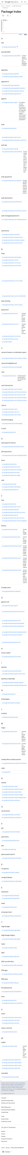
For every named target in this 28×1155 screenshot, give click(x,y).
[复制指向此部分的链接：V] (4, 1010)
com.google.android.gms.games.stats (11, 642)
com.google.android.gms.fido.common (11, 506)
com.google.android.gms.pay (9, 849)
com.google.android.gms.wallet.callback (11, 1062)
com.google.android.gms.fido (9, 504)
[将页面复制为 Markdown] (7, 15)
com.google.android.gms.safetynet (10, 895)
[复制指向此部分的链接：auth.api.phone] (13, 177)
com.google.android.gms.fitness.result (11, 558)
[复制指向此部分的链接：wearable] (9, 1073)
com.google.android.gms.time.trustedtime (12, 1003)
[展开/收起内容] (8, 20)
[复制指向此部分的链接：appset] (7, 99)
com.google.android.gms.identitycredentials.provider (15, 685)
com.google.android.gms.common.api (11, 262)
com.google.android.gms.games (10, 605)
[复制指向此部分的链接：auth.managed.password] (20, 216)
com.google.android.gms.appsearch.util (11, 93)
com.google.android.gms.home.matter (11, 656)
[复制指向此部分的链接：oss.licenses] (11, 811)
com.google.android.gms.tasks (9, 947)
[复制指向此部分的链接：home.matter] (12, 653)
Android (3, 1131)
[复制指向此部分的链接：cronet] (7, 429)
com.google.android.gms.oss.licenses (11, 814)
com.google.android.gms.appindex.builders (12, 76)
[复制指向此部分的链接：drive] (6, 460)
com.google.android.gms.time (9, 1000)
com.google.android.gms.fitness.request (12, 546)
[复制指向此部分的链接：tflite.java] (9, 979)
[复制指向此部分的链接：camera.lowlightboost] (18, 363)
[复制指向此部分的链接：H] (4, 649)
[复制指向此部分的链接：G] (4, 598)
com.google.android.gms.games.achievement (13, 611)
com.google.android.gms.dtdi (9, 484)
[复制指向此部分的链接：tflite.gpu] (9, 970)
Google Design (4, 1112)
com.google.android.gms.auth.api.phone (12, 180)
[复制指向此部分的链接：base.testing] (11, 301)
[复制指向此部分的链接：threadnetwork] (13, 988)
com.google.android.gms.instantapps (11, 702)
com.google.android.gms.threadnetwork (12, 991)
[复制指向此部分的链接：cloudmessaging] (14, 420)
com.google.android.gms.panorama (10, 840)
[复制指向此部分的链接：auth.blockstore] (14, 198)
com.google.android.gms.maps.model (11, 743)
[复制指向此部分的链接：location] (8, 713)
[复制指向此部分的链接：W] (4, 1038)
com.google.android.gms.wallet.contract (12, 1065)
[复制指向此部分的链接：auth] (6, 125)
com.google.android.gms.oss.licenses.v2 (12, 817)
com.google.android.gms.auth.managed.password (14, 219)
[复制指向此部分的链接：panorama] (10, 837)
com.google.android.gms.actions (10, 313)
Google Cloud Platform (6, 1138)
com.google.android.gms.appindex (10, 73)
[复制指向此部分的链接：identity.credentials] (16, 679)
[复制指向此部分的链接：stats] (6, 903)
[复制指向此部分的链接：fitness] (7, 526)
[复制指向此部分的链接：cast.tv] (7, 405)
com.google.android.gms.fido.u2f (10, 515)
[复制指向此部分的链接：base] (6, 254)
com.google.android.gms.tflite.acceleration (12, 965)
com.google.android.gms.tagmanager (11, 930)
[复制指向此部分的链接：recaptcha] (10, 869)
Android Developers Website (8, 1109)
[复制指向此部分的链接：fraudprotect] (12, 588)
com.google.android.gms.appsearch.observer (13, 91)
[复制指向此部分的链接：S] (3, 888)
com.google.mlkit (6, 772)
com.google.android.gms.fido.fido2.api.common (13, 512)
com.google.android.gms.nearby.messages (12, 794)
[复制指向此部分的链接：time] (6, 997)
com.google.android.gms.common (10, 260)
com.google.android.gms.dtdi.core (10, 489)
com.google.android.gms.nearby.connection (12, 789)
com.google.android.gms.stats (9, 907)
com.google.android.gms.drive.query (11, 472)
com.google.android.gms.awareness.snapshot (13, 240)
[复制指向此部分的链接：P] (3, 824)
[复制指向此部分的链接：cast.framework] (14, 386)
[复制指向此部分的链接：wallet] (7, 1042)
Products (8, 6)
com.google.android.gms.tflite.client (10, 956)
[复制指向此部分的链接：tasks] (6, 944)
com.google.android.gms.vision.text (10, 1023)
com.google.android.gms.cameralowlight (12, 367)
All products (4, 1141)
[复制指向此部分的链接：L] (3, 709)
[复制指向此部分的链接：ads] (5, 43)
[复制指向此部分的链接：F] (3, 496)
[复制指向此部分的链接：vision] (6, 1014)
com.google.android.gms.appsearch (10, 85)
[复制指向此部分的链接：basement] (10, 310)
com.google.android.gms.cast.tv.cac (10, 412)
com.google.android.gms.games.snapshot (12, 634)
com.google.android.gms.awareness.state (12, 243)
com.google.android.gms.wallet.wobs (11, 1068)
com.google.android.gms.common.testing (12, 304)
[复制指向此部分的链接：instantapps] (11, 699)
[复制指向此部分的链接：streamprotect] (13, 912)
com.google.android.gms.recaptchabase (12, 881)
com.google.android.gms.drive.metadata (12, 469)
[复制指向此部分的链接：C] (4, 348)
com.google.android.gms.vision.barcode (11, 1017)
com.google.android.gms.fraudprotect (11, 591)
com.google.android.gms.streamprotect (11, 916)
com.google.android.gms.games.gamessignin (13, 623)
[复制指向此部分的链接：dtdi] (5, 480)
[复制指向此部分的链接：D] (4, 439)
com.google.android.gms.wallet (9, 1046)
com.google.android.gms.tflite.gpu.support (12, 974)
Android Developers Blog (7, 1100)
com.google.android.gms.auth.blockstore (12, 201)
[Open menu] (2, 2)
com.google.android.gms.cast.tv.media (11, 414)
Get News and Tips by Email (8, 1103)
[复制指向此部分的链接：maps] (6, 728)
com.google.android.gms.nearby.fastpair (12, 792)
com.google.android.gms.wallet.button (11, 1059)
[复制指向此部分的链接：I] (3, 663)
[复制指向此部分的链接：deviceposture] (13, 452)
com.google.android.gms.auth (9, 128)
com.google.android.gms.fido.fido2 (10, 509)
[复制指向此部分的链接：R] (3, 865)
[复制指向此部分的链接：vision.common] (13, 1028)
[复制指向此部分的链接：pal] (4, 828)
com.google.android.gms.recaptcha (10, 872)
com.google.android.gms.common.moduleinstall (14, 296)
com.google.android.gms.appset (10, 102)
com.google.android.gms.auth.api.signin (11, 257)
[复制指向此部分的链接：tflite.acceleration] (15, 962)
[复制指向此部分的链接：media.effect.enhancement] (22, 760)
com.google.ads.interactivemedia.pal (11, 831)
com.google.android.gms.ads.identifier (11, 55)
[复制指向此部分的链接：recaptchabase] (13, 878)
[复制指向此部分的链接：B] (4, 249)
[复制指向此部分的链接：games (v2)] (10, 602)
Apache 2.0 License (5, 1087)
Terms (2, 1147)
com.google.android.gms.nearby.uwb (11, 800)
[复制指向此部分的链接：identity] (8, 667)
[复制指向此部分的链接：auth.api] (8, 145)
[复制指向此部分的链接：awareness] (10, 231)
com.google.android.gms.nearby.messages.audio (14, 797)
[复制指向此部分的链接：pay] (5, 846)
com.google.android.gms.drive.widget (11, 475)
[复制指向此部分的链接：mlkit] (6, 768)
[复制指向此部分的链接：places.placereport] (16, 854)
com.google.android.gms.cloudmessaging (12, 423)
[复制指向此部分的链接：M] (4, 724)
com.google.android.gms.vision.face (11, 1020)
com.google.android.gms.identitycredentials (12, 682)
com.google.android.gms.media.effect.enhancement (15, 763)
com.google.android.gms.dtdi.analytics (11, 486)
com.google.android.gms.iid (8, 694)
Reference (5, 7)
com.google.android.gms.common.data (11, 265)
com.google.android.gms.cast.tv (10, 409)
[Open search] (22, 2)
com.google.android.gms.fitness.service (11, 570)
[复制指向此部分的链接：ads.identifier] (12, 52)
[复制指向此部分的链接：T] (3, 922)
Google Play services (16, 6)
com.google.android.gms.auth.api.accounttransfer (14, 140)
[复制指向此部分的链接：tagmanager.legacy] (16, 935)
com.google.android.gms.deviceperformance (13, 446)
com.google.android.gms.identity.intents (11, 671)
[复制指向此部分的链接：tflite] (6, 953)
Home (2, 6)
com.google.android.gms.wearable (10, 1077)
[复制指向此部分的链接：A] (4, 39)
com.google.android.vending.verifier (10, 898)
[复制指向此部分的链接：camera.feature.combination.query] (2, 355)
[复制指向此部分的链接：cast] (5, 372)
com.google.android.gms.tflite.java (10, 982)
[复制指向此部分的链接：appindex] (9, 70)
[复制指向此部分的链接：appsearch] (10, 82)
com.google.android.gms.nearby (10, 786)
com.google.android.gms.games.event (11, 620)
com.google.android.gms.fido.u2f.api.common (13, 518)
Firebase (3, 1136)
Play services (15, 2)
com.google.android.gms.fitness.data (11, 537)
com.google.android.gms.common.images (12, 280)
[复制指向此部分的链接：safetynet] (9, 892)
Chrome (3, 1134)
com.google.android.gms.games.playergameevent (14, 632)
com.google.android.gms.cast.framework (12, 389)
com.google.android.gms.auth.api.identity (12, 151)
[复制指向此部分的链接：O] (4, 807)
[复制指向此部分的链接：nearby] (7, 783)
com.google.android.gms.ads (9, 47)
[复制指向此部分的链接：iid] (4, 690)
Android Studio (5, 1119)
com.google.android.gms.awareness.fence (12, 237)
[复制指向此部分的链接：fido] (5, 500)
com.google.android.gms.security (10, 339)
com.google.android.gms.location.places (12, 858)
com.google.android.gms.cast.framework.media (13, 394)
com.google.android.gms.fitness (10, 529)
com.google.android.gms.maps (9, 731)
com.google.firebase (7, 341)
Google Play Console (6, 1121)
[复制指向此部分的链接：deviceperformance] (17, 443)
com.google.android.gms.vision (9, 1031)
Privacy (7, 1147)
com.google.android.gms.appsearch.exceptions (13, 88)
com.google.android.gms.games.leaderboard (13, 626)
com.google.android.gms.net (9, 432)
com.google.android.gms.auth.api (10, 149)
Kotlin (20, 34)
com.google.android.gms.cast (9, 375)
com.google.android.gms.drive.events (11, 467)
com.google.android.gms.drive (9, 464)
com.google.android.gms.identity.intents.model (13, 673)
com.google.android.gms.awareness (11, 234)
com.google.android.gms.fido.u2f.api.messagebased (15, 520)
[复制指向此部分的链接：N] (4, 779)
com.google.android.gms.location (10, 717)
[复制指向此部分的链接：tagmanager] (11, 927)
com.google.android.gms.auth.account (11, 137)
